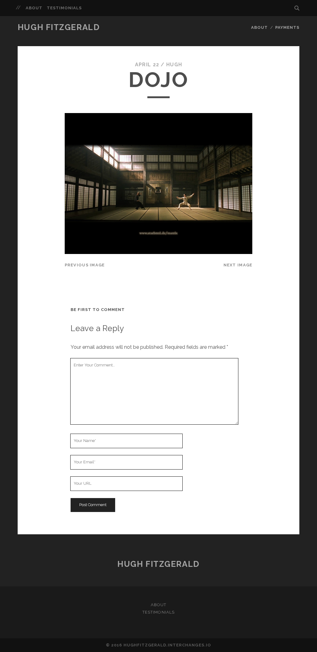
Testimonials (64, 8)
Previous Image (85, 265)
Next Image (238, 265)
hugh (174, 65)
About (34, 8)
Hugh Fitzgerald (59, 27)
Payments (287, 27)
